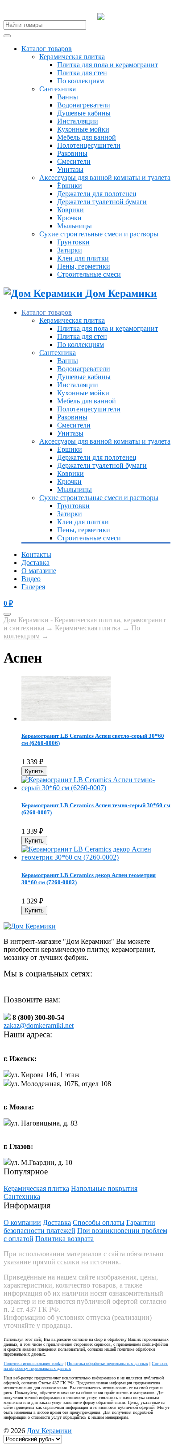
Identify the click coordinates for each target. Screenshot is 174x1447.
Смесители (74, 161)
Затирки (69, 250)
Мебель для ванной (86, 137)
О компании (22, 1222)
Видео (31, 578)
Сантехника (57, 89)
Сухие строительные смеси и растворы (98, 234)
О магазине (38, 570)
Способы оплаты (98, 1222)
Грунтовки (73, 242)
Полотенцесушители (88, 145)
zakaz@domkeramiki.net (39, 1025)
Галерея (33, 587)
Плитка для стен (82, 73)
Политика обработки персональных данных (107, 1363)
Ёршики (69, 185)
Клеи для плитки (83, 258)
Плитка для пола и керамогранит (107, 64)
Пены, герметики (83, 266)
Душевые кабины (84, 113)
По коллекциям (80, 81)
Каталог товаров (46, 48)
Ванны (67, 97)
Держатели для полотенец (97, 193)
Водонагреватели (83, 105)
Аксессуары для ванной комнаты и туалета (104, 177)
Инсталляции (77, 121)
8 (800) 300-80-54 (137, 17)
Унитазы (70, 169)
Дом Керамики (49, 1430)
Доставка (35, 562)
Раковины (72, 153)
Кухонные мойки (83, 129)
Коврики (70, 210)
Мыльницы (74, 226)
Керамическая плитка (72, 56)
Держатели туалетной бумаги (102, 201)
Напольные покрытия (104, 1188)
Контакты (36, 554)
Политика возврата (64, 1238)
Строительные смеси (89, 274)
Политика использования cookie (33, 1363)
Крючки (69, 218)
